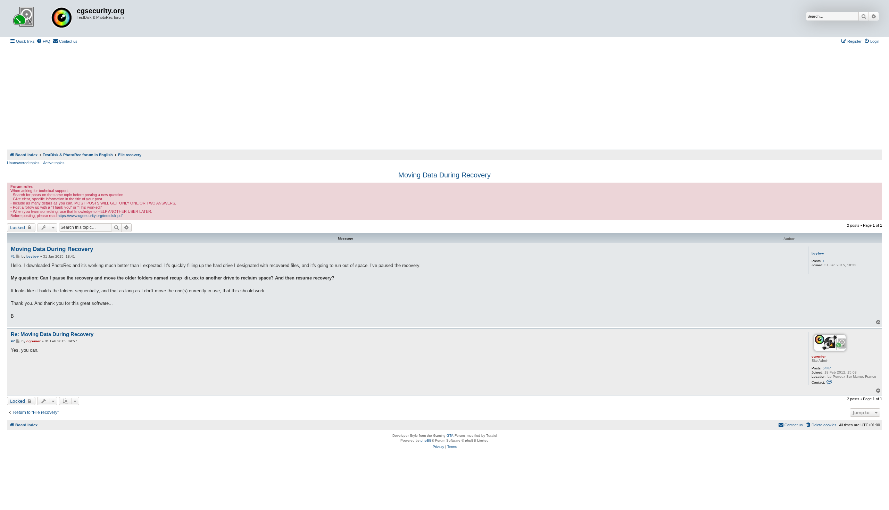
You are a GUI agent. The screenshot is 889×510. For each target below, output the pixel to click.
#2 (13, 341)
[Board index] (43, 18)
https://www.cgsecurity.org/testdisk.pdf (90, 216)
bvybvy (818, 253)
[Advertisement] (444, 97)
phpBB (426, 440)
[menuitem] (43, 41)
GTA (450, 435)
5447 (827, 368)
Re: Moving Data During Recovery (52, 334)
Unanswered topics (23, 163)
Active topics (54, 163)
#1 (13, 256)
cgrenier (819, 356)
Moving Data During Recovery (444, 175)
